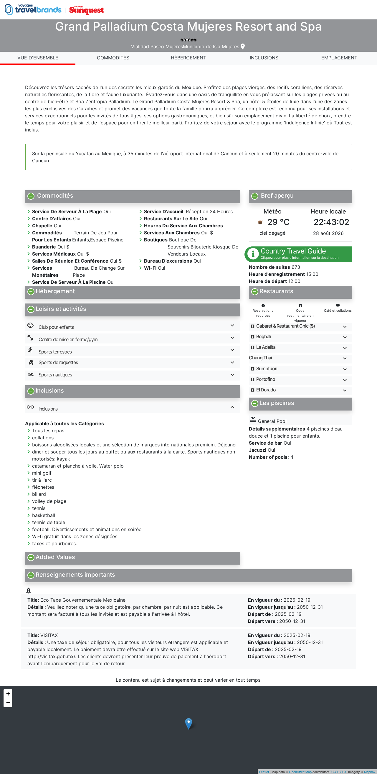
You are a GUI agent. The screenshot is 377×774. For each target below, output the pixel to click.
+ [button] (8, 693)
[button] (132, 195)
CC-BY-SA (338, 771)
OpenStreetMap (300, 771)
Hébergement (188, 58)
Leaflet (264, 771)
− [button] (8, 702)
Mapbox (370, 771)
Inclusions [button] (42, 407)
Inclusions (264, 58)
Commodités (113, 58)
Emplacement (339, 58)
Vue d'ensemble (37, 58)
